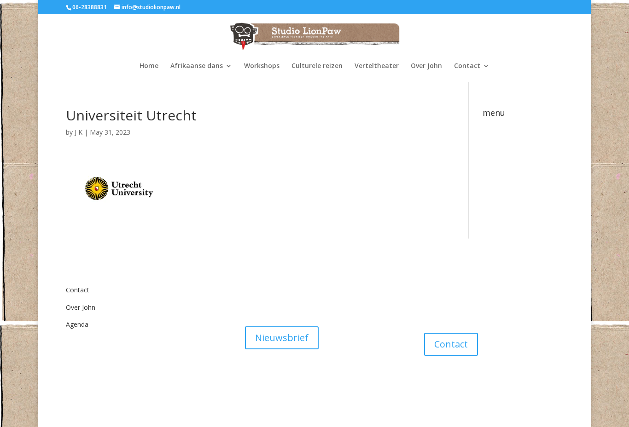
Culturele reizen (317, 66)
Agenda (77, 324)
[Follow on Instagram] (450, 383)
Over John (426, 66)
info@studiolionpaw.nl (456, 289)
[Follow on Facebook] (431, 383)
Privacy (255, 300)
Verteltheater (377, 66)
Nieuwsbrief (282, 337)
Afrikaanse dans (196, 66)
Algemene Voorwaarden (281, 283)
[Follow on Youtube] (468, 383)
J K (78, 132)
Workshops (262, 66)
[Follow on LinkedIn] (486, 383)
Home (149, 66)
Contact (467, 66)
